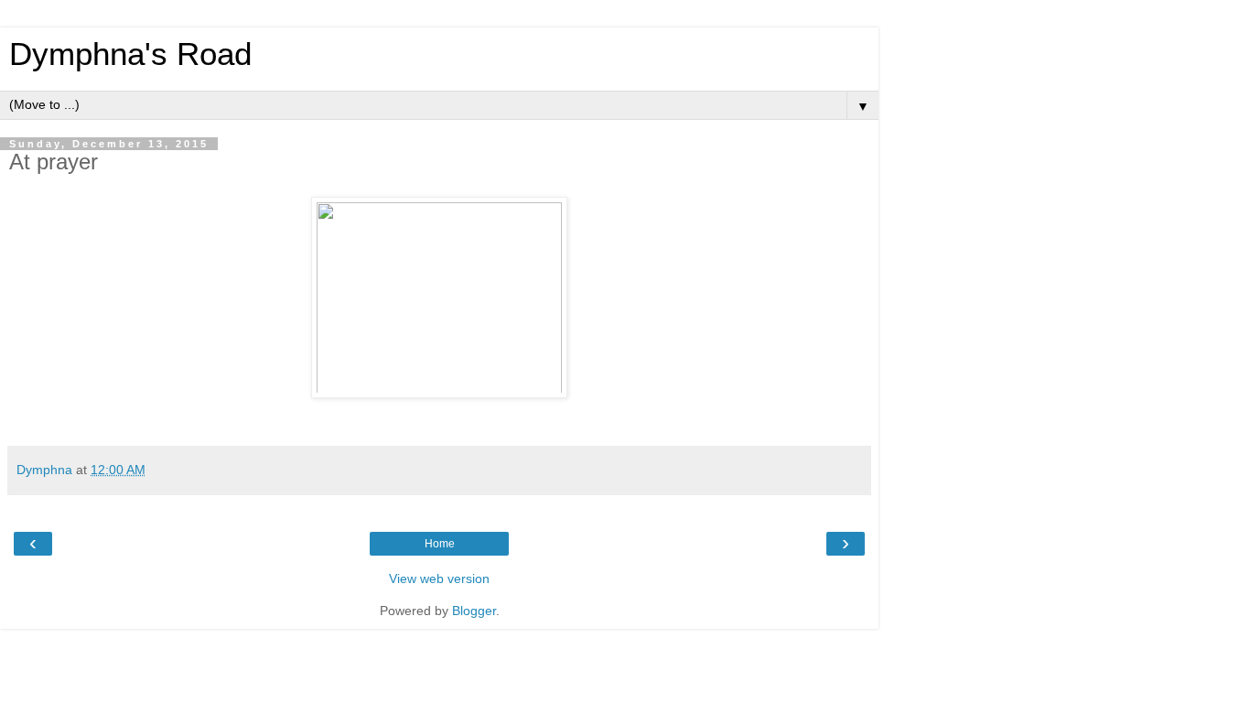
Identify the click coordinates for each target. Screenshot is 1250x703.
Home (440, 543)
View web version (439, 578)
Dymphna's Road (130, 54)
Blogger (474, 610)
